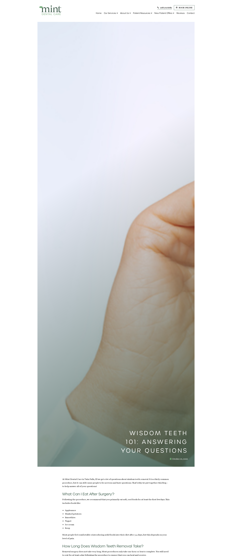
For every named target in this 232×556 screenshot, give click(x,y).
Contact (191, 13)
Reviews (181, 13)
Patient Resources (141, 13)
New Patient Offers (163, 13)
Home (99, 13)
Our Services (110, 13)
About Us (124, 13)
